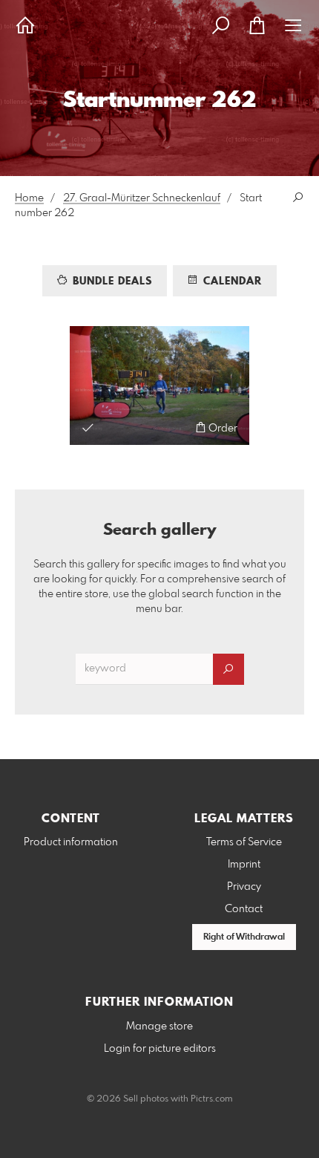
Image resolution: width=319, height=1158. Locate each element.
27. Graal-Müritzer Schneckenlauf (141, 198)
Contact (244, 909)
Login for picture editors (160, 1049)
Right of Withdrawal (244, 937)
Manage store (159, 1026)
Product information (71, 842)
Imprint (244, 864)
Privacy (244, 887)
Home (29, 198)
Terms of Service (244, 842)
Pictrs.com (212, 1099)
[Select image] (88, 427)
